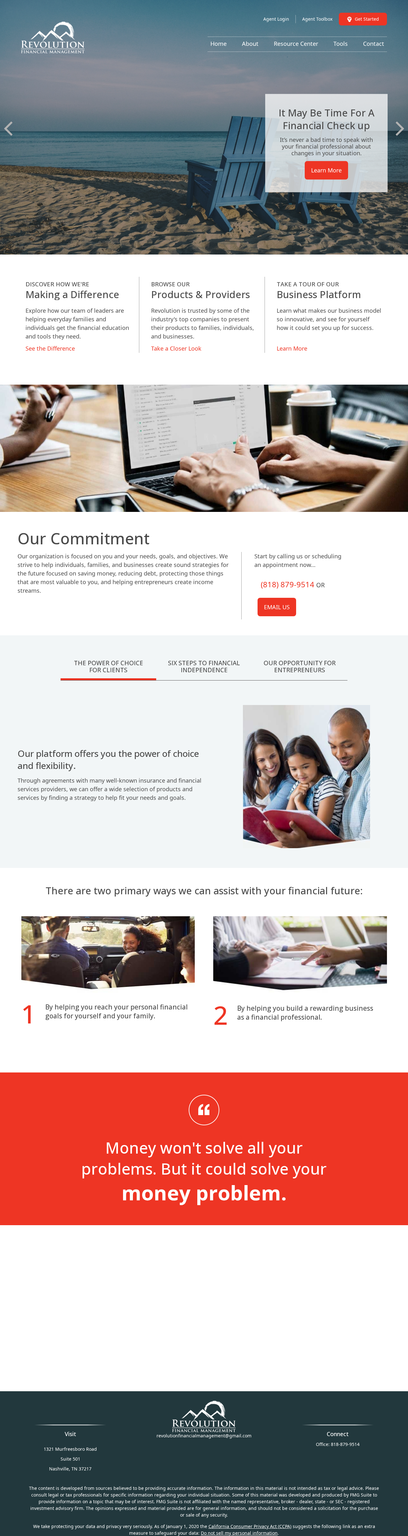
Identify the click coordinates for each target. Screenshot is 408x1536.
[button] (218, 43)
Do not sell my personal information (239, 1533)
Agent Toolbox (317, 19)
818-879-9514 (345, 1444)
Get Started (367, 19)
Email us (277, 607)
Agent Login (276, 19)
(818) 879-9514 (287, 584)
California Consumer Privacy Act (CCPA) (249, 1526)
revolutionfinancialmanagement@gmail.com (204, 1436)
